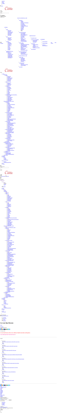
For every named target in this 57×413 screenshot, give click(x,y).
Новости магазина (4, 399)
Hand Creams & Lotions (10, 139)
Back (4, 182)
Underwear (9, 85)
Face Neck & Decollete (9, 112)
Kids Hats (8, 77)
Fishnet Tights (9, 98)
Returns (1, 392)
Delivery (5, 161)
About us (1, 387)
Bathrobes (8, 83)
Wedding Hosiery (9, 99)
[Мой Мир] (3, 329)
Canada (5, 184)
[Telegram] (9, 329)
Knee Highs (9, 87)
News (5, 157)
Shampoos (8, 137)
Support (1, 390)
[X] (4, 329)
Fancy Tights (9, 95)
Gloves (8, 91)
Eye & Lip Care (9, 115)
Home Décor (9, 287)
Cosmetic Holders (8, 153)
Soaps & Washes (9, 140)
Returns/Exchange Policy (7, 162)
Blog (3, 163)
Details (3, 343)
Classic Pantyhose (10, 97)
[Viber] (5, 329)
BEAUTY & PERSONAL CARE (9, 101)
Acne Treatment (9, 114)
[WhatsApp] (7, 329)
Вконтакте (4, 318)
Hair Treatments (9, 136)
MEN (8, 203)
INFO (1, 393)
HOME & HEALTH (7, 142)
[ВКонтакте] (0, 329)
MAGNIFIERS (8, 151)
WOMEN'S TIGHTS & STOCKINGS (11, 94)
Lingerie (8, 89)
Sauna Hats (9, 146)
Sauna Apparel (9, 144)
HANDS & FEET (8, 138)
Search (2, 409)
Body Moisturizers (10, 124)
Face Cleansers (9, 113)
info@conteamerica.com (4, 315)
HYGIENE (7, 141)
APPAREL (5, 74)
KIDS (7, 75)
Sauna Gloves (9, 145)
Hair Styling (9, 135)
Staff (1, 389)
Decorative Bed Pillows (10, 150)
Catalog (5, 190)
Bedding (8, 149)
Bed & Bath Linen (10, 148)
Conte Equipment (8, 152)
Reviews (1, 396)
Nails (8, 111)
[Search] (0, 168)
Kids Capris (9, 76)
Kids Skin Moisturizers (10, 131)
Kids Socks (9, 80)
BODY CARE (8, 121)
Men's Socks (9, 82)
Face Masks (9, 116)
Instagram (4, 320)
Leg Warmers (9, 88)
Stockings (8, 96)
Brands (1, 395)
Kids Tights (9, 81)
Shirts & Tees (9, 84)
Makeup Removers (10, 119)
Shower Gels (9, 127)
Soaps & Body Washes (10, 128)
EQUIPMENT (8, 294)
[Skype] (8, 329)
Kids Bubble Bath (10, 130)
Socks (8, 90)
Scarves (8, 93)
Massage (8, 126)
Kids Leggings (9, 78)
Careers (5, 158)
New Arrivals (6, 155)
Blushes (8, 103)
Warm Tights (9, 100)
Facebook (4, 317)
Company (3, 156)
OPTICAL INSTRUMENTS (10, 154)
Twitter (4, 319)
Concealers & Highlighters (11, 104)
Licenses (5, 159)
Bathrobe (8, 86)
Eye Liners (9, 105)
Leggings (8, 92)
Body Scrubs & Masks (10, 125)
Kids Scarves (9, 79)
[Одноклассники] (2, 329)
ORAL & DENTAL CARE (10, 132)
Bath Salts (8, 122)
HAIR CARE (8, 133)
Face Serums (9, 117)
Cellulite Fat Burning (10, 123)
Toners (8, 118)
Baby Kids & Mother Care (10, 129)
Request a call (2, 180)
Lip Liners (8, 109)
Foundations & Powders (10, 107)
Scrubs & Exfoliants (10, 120)
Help (3, 160)
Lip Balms (8, 108)
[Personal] (0, 165)
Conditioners (9, 134)
